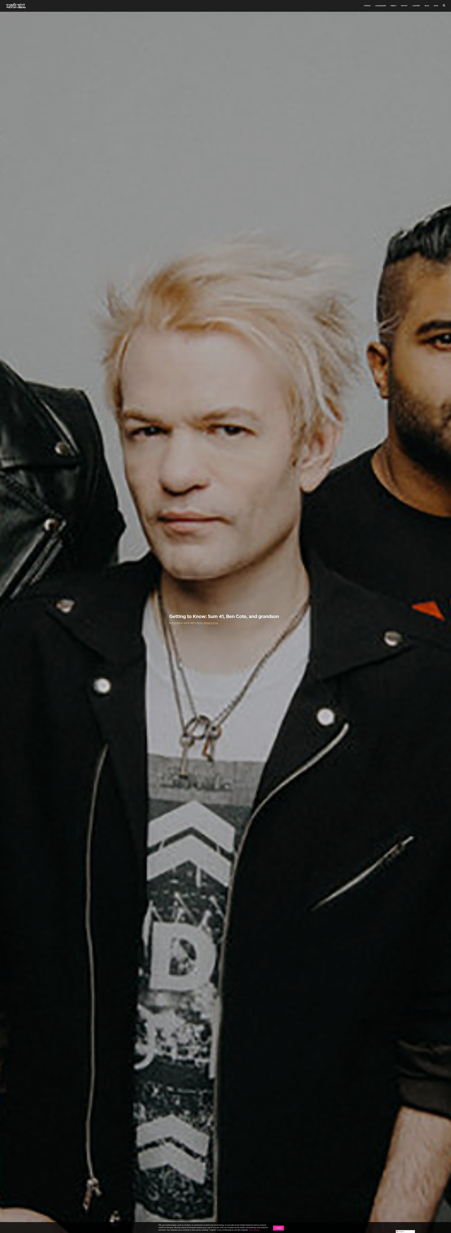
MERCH (393, 6)
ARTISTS (404, 6)
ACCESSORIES (380, 6)
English (401, 1231)
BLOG (427, 6)
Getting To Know (211, 623)
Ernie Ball (176, 623)
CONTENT (416, 6)
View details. (254, 1230)
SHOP (436, 6)
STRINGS (367, 6)
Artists (200, 623)
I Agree (278, 1228)
